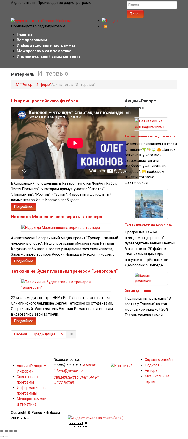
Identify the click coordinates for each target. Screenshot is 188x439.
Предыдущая (44, 334)
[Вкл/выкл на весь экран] (11, 431)
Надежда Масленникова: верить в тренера (56, 216)
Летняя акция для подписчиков (150, 136)
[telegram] (111, 20)
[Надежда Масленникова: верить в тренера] (60, 227)
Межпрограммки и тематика (44, 51)
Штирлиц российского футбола (44, 101)
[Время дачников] (151, 278)
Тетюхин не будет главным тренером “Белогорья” (64, 271)
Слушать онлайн (159, 359)
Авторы (151, 370)
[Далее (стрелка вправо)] (6, 436)
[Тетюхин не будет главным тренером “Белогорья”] (65, 284)
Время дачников (138, 291)
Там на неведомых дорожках (148, 224)
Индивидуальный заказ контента (48, 56)
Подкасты (154, 365)
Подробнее (23, 206)
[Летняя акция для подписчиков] (151, 123)
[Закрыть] (2, 431)
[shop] (104, 26)
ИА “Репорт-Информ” (32, 84)
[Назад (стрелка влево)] (2, 436)
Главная (24, 34)
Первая (20, 334)
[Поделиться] (6, 431)
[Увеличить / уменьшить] (15, 431)
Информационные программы (46, 45)
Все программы (32, 40)
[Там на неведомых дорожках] (149, 203)
